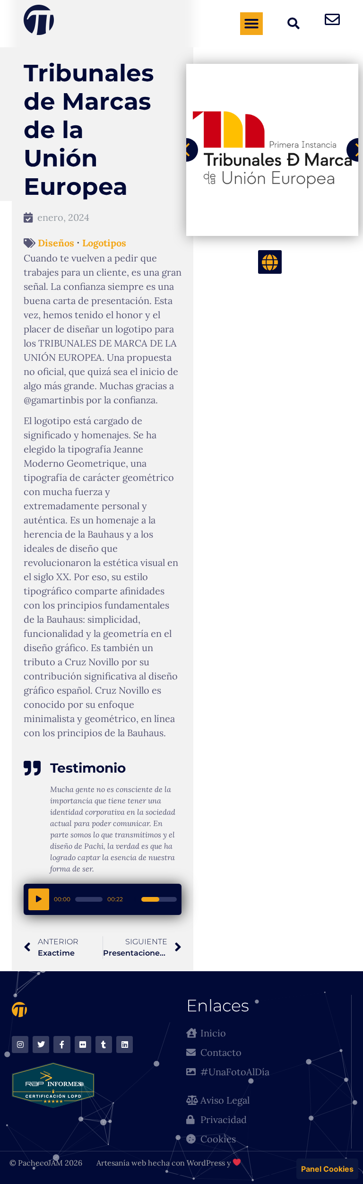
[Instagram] (20, 1044)
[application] (102, 899)
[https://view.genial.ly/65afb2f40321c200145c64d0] (270, 262)
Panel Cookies (327, 1169)
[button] (251, 23)
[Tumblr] (103, 1044)
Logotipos (104, 243)
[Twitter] (41, 1044)
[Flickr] (83, 1044)
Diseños (56, 243)
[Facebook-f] (61, 1044)
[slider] (89, 899)
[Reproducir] (38, 899)
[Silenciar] (133, 899)
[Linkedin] (124, 1044)
